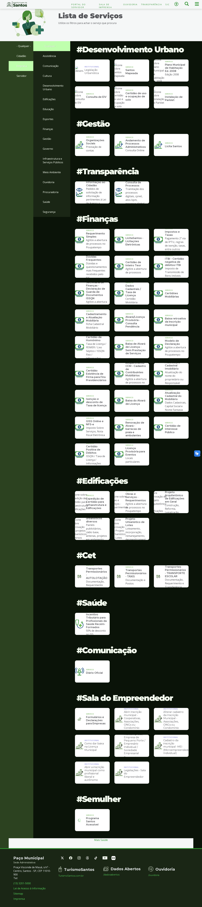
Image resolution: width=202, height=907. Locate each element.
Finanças (48, 129)
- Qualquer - (24, 46)
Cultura (47, 76)
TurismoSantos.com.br (71, 876)
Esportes (48, 119)
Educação (48, 109)
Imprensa (19, 899)
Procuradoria (50, 192)
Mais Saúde (101, 840)
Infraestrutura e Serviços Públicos (53, 160)
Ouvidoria (130, 4)
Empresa (22, 66)
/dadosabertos (111, 875)
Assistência (49, 56)
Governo (48, 148)
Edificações (49, 99)
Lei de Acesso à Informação (29, 888)
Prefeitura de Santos (17, 4)
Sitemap (18, 893)
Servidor (22, 76)
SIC (167, 4)
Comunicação (51, 66)
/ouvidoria (153, 875)
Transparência (151, 4)
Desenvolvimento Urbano (53, 87)
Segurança (49, 212)
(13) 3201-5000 (22, 883)
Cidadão (21, 56)
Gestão (47, 139)
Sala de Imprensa (105, 6)
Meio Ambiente (52, 172)
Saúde (46, 202)
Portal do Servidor (78, 6)
